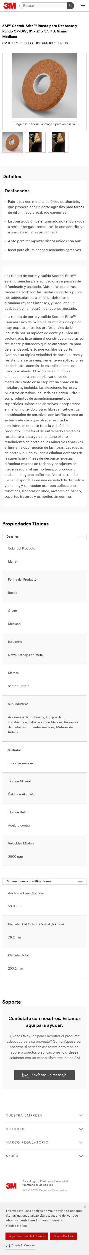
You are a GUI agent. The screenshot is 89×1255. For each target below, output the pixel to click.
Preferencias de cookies (37, 1184)
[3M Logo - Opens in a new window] (9, 5)
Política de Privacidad (54, 1181)
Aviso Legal (29, 1181)
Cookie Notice (16, 1226)
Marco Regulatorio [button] (27, 1142)
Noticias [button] (15, 1129)
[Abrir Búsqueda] (83, 6)
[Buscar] (70, 5)
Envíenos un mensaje (49, 1075)
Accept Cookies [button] (63, 1236)
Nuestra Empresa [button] (24, 1115)
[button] (20, 1246)
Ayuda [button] (12, 1156)
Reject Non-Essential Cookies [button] (26, 1236)
